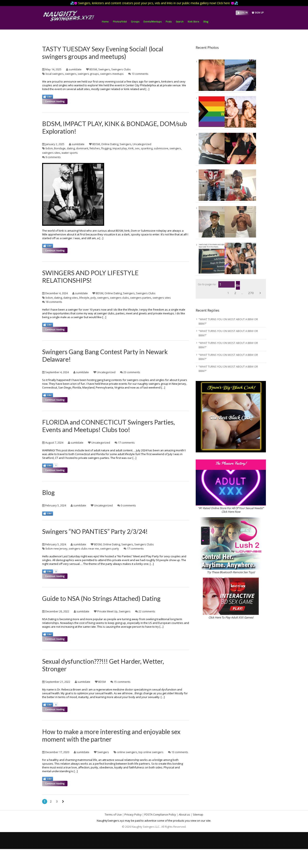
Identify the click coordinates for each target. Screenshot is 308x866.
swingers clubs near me (84, 548)
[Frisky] (235, 258)
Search (180, 21)
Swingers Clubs (121, 69)
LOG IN (243, 12)
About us (184, 814)
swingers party (109, 548)
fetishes (94, 148)
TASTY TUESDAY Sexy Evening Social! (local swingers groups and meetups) (102, 52)
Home (105, 21)
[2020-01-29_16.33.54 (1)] (209, 148)
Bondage (60, 148)
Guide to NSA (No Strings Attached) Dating (101, 598)
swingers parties (140, 297)
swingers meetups (112, 74)
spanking (147, 148)
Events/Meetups (153, 21)
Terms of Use (113, 814)
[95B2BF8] (235, 148)
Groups (135, 21)
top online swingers (150, 752)
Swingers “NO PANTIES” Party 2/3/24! (95, 531)
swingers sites (51, 153)
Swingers (104, 69)
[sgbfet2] (235, 112)
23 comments (131, 372)
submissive (161, 148)
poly (93, 297)
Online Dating (109, 144)
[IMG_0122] (235, 221)
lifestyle (84, 297)
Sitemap (198, 814)
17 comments (126, 442)
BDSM (93, 69)
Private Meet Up (107, 611)
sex (137, 148)
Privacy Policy (133, 814)
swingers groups (88, 74)
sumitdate (75, 69)
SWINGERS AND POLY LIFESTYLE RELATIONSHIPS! (90, 276)
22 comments (146, 611)
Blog (205, 21)
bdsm (49, 148)
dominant (82, 148)
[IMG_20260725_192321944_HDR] (209, 221)
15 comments (122, 682)
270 (251, 293)
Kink (131, 148)
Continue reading (55, 101)
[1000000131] (235, 185)
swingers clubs (119, 297)
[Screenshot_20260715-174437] (209, 185)
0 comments (128, 505)
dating (71, 148)
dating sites (70, 297)
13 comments (140, 74)
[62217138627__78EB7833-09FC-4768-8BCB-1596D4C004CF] (209, 75)
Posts (169, 21)
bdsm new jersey (56, 548)
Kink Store (193, 21)
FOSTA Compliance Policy (160, 814)
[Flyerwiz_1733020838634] (209, 258)
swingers (70, 74)
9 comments (53, 157)
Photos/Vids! (120, 21)
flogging (106, 148)
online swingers (127, 752)
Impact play (120, 148)
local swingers (55, 74)
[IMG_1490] (235, 75)
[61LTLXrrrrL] (209, 112)
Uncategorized (142, 144)
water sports (70, 153)
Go (238, 285)
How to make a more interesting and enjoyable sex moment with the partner (111, 735)
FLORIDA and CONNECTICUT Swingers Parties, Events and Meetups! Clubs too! (108, 425)
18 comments (53, 302)
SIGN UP (259, 12)
